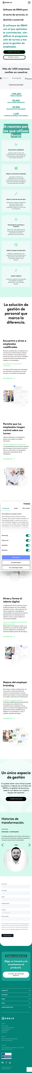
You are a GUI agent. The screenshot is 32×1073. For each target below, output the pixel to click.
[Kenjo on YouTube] (2, 1063)
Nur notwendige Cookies (16, 567)
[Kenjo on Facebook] (6, 1063)
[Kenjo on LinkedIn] (10, 1063)
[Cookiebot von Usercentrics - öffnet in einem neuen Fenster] (23, 504)
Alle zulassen (16, 557)
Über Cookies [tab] (26, 508)
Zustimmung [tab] (5, 508)
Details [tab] (16, 508)
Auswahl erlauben (16, 562)
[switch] (28, 540)
